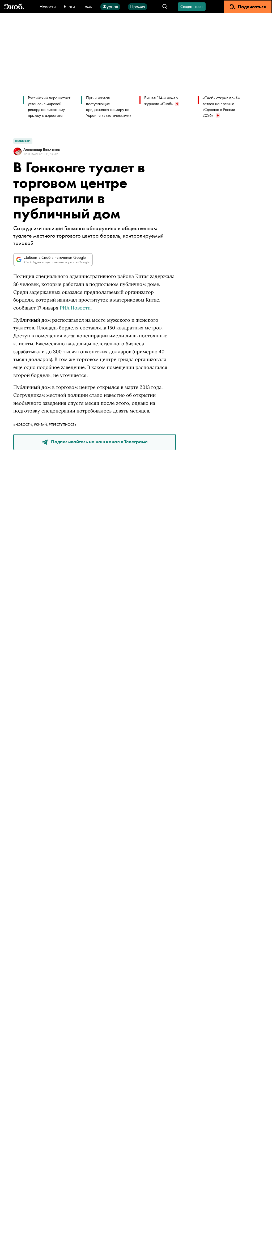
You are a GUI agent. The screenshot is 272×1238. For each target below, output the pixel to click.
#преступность (62, 424)
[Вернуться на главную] (14, 7)
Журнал (110, 6)
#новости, (23, 424)
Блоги (69, 6)
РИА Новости (75, 308)
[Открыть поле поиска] (165, 7)
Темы (87, 6)
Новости (48, 6)
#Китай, (41, 424)
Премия (137, 6)
